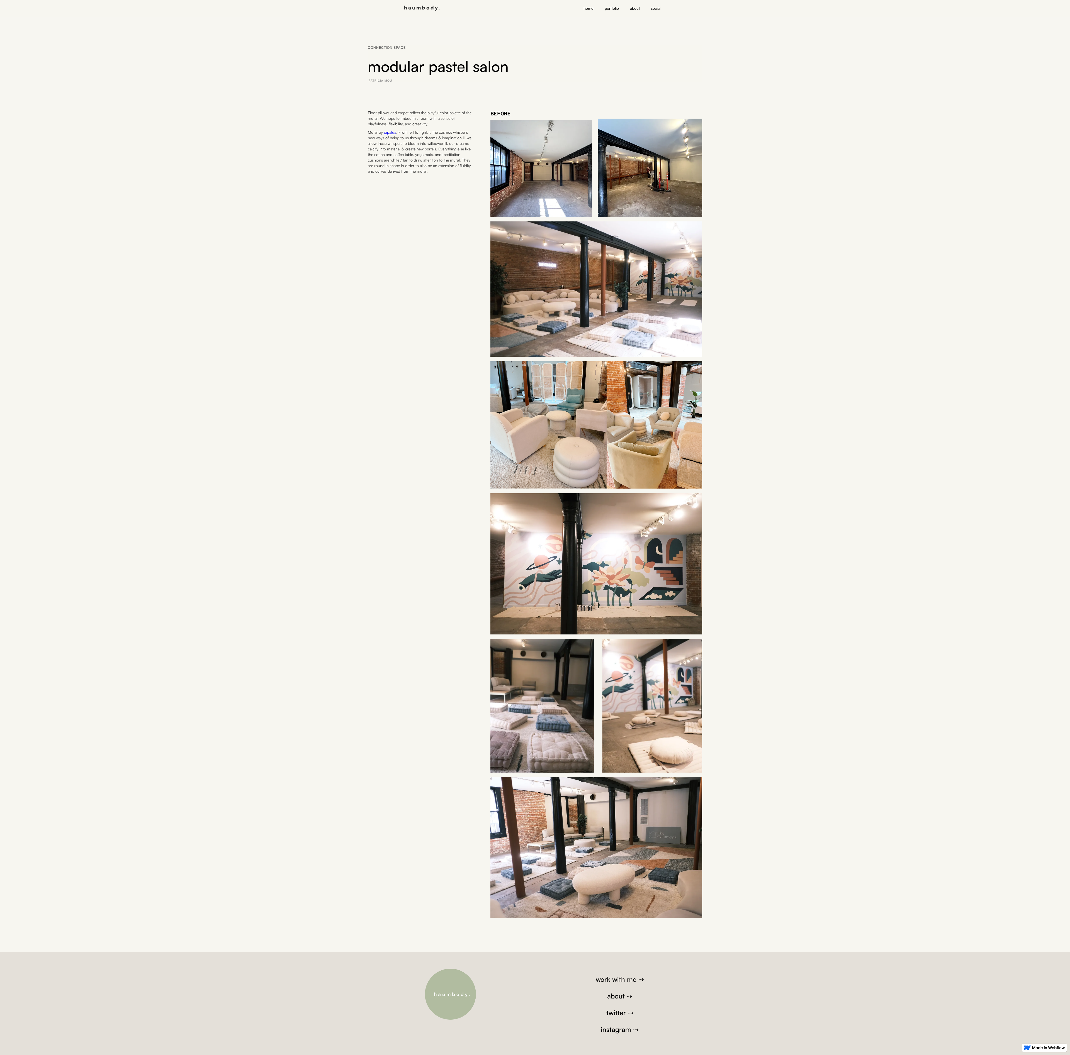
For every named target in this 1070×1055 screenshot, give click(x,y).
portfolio (612, 8)
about (635, 8)
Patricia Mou (380, 80)
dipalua (390, 132)
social (655, 8)
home (588, 8)
